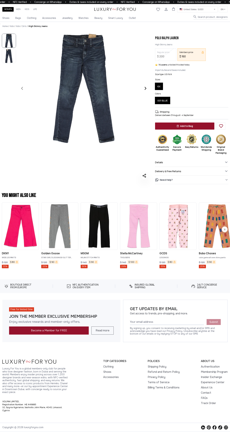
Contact (206, 392)
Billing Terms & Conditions (163, 387)
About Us (206, 387)
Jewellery (67, 18)
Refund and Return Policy (164, 372)
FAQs (204, 398)
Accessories (49, 18)
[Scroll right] (225, 229)
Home (5, 26)
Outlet (132, 18)
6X (158, 86)
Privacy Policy (156, 377)
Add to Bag (186, 126)
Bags (18, 18)
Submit (213, 322)
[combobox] (197, 9)
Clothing (31, 18)
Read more (102, 330)
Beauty (98, 18)
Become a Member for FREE (49, 330)
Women (8, 9)
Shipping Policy (157, 366)
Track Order (208, 403)
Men (18, 9)
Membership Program (214, 372)
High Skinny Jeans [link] (37, 26)
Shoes (5, 18)
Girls (24, 26)
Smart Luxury (115, 18)
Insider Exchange (211, 377)
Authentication (210, 366)
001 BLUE (162, 100)
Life (35, 9)
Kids (27, 9)
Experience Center (212, 382)
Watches (83, 18)
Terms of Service (159, 382)
